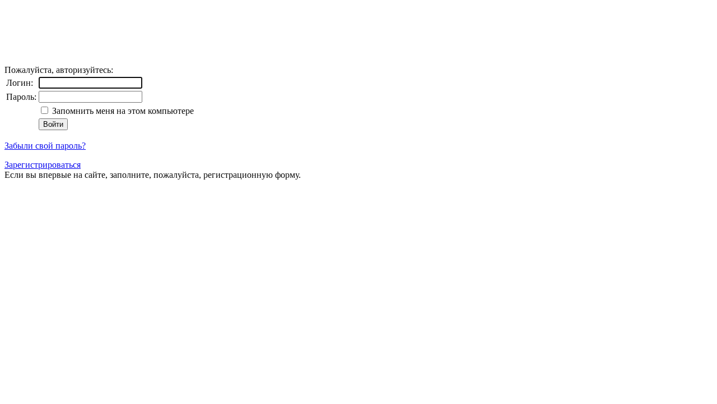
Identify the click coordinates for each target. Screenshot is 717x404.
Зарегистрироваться (42, 164)
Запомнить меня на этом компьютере (122, 111)
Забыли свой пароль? (45, 145)
